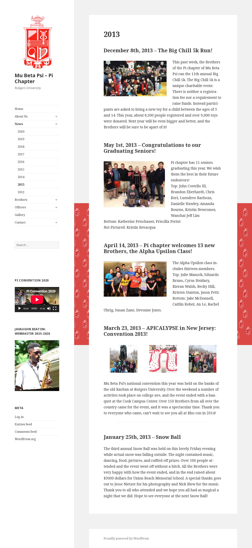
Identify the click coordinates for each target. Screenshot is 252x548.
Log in (19, 417)
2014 (21, 177)
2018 (21, 147)
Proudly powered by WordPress (126, 538)
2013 (21, 184)
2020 (21, 131)
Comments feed (26, 432)
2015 (21, 169)
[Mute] (49, 308)
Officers (20, 207)
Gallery (20, 215)
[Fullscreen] (54, 308)
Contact (20, 222)
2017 (21, 154)
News (19, 124)
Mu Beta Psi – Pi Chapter (34, 78)
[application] (37, 299)
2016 (21, 162)
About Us (21, 116)
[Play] (19, 308)
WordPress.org (25, 439)
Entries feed (23, 424)
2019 (21, 139)
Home (19, 109)
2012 (21, 192)
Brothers (21, 200)
